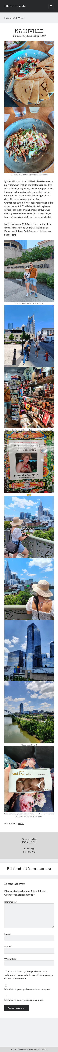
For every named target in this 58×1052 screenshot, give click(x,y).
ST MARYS (29, 851)
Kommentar (10, 901)
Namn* (7, 933)
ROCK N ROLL (29, 842)
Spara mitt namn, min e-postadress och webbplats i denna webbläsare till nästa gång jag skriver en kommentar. (29, 975)
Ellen (28, 35)
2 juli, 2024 (40, 35)
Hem (6, 17)
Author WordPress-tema (21, 1049)
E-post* (8, 946)
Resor (21, 823)
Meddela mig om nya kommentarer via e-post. (27, 989)
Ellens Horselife (15, 6)
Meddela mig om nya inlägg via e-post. (23, 999)
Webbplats (10, 958)
